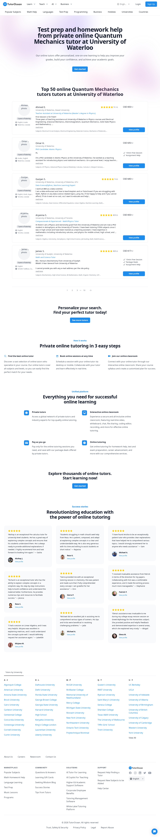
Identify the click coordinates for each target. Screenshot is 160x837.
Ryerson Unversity (106, 694)
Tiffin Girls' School (106, 724)
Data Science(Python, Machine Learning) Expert (55, 185)
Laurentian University (45, 729)
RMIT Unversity (105, 689)
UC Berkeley (134, 684)
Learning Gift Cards (44, 777)
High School (41, 714)
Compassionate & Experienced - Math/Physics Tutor (57, 221)
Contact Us (51, 756)
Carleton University (13, 709)
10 (84, 290)
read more (39, 127)
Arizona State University (15, 694)
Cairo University (11, 704)
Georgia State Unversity (46, 704)
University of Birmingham (141, 704)
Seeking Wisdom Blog (45, 782)
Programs (9, 797)
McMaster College (75, 689)
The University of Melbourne (111, 719)
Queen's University (107, 684)
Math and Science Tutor (46, 257)
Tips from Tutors (43, 792)
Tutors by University (14, 672)
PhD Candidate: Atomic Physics (49, 149)
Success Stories (42, 787)
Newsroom (35, 756)
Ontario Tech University (77, 727)
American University (13, 689)
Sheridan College (106, 709)
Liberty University (43, 734)
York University (136, 732)
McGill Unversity (74, 684)
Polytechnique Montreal (77, 732)
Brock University (12, 699)
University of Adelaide (139, 694)
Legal (93, 827)
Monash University (75, 712)
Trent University (105, 729)
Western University (138, 727)
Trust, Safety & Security (57, 827)
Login (138, 4)
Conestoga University (14, 724)
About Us (8, 756)
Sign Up (151, 4)
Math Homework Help (14, 777)
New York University (75, 717)
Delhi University (42, 689)
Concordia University (14, 719)
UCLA (131, 689)
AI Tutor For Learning (76, 772)
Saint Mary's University (108, 699)
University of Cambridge (140, 722)
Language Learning (13, 782)
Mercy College (73, 702)
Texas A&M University (108, 714)
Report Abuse (107, 827)
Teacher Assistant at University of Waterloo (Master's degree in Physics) (66, 113)
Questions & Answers (45, 772)
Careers (21, 756)
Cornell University (12, 729)
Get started (80, 69)
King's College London (45, 724)
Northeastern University (77, 722)
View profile (134, 129)
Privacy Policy (79, 827)
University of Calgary (138, 717)
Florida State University (46, 694)
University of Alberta (138, 699)
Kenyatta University (44, 719)
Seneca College (105, 704)
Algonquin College (12, 684)
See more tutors (80, 320)
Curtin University (12, 734)
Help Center (103, 788)
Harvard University (44, 709)
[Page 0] (91, 290)
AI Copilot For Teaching (77, 777)
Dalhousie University (45, 684)
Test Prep (8, 787)
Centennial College (13, 714)
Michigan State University (78, 707)
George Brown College (46, 699)
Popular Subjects (12, 772)
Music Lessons (11, 792)
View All (132, 737)
